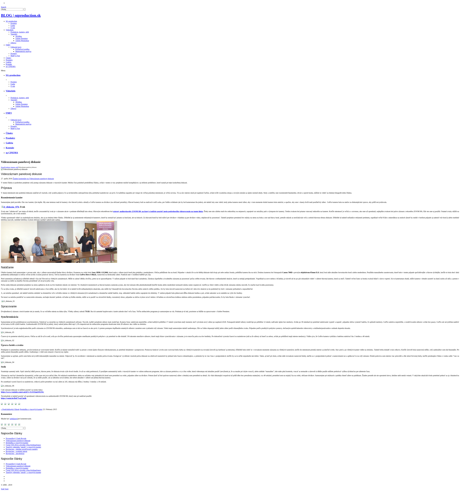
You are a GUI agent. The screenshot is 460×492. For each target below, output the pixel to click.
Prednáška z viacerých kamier (31, 409)
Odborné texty (16, 47)
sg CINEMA (12, 152)
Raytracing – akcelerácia (15, 454)
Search (3, 7)
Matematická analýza (23, 51)
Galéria (9, 143)
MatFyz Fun (15, 56)
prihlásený (14, 419)
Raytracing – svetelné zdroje (16, 451)
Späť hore (5, 489)
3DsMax (18, 36)
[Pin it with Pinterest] (12, 404)
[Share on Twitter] (5, 404)
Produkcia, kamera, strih (20, 32)
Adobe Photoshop (22, 41)
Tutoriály (14, 34)
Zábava (13, 43)
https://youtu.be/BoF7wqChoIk (13, 398)
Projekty (14, 23)
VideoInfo (10, 91)
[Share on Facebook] (2, 404)
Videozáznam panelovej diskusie (18, 441)
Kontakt (10, 147)
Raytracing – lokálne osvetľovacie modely (22, 449)
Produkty (10, 138)
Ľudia (13, 26)
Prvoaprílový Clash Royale (16, 438)
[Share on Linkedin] (16, 404)
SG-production (13, 75)
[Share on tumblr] (19, 404)
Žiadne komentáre (33, 179)
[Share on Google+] (9, 404)
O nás (13, 28)
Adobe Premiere (21, 38)
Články (9, 133)
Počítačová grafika (22, 49)
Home (2, 167)
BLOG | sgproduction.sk (21, 15)
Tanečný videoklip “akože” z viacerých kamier (23, 447)
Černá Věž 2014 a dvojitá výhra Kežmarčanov (23, 445)
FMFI (9, 113)
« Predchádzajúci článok (10, 409)
